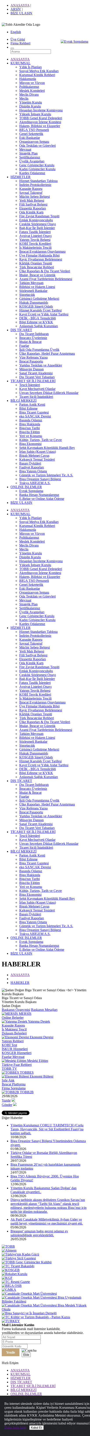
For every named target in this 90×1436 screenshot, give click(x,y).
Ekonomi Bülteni (41, 1076)
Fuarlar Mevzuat (13, 1057)
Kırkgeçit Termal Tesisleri (37, 459)
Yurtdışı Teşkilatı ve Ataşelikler (40, 365)
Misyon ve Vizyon (32, 83)
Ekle (26, 1354)
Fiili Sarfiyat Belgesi (33, 204)
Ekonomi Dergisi (41, 1037)
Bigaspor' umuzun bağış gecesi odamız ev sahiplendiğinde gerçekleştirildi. (39, 1233)
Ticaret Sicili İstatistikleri (36, 397)
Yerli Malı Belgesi (31, 200)
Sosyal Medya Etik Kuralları (39, 71)
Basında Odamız (30, 420)
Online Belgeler (13, 1017)
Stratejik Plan (28, 153)
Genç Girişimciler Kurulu (36, 165)
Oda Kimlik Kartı (31, 212)
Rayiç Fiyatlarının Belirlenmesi (40, 259)
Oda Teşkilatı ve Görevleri (37, 145)
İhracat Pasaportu (31, 361)
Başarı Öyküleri (30, 463)
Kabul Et (36, 1427)
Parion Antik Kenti (32, 404)
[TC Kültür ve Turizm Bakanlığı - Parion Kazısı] (36, 1317)
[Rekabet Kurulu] (14, 1274)
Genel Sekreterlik (31, 134)
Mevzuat (25, 149)
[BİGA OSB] (12, 1286)
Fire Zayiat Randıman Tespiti (39, 216)
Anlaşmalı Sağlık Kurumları (38, 326)
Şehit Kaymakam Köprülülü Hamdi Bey (47, 448)
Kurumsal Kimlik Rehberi (37, 75)
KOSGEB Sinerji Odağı (36, 306)
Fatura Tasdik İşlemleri (35, 232)
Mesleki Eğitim (37, 1061)
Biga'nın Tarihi (29, 428)
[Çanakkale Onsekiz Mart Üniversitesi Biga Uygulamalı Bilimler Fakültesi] (45, 1301)
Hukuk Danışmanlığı (33, 302)
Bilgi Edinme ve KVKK (36, 322)
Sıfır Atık (8, 1080)
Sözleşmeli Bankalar (33, 291)
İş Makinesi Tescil (14, 1029)
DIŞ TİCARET (21, 330)
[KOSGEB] (11, 1270)
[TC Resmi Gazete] (16, 1282)
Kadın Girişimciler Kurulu (37, 169)
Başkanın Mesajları (44, 1010)
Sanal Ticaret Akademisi (36, 373)
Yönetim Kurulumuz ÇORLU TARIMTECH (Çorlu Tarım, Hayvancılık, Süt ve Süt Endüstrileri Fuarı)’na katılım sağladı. (46, 1129)
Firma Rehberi (20, 43)
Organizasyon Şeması (34, 141)
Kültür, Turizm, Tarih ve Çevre (40, 440)
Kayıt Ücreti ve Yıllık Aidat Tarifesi (43, 314)
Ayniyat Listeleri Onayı (35, 236)
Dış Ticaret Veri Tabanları (37, 377)
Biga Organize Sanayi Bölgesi (40, 479)
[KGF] (7, 1278)
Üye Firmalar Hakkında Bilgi (39, 255)
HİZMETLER (20, 177)
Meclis (23, 98)
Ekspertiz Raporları (32, 208)
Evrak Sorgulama (31, 491)
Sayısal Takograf (30, 192)
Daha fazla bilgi (15, 1427)
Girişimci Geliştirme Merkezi (39, 298)
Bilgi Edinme (28, 408)
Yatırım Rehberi (13, 1041)
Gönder (7, 1105)
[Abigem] (9, 1250)
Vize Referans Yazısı (33, 357)
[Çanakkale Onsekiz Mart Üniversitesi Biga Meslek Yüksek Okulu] (45, 1309)
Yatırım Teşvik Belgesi (34, 240)
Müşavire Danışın (31, 369)
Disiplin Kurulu (30, 106)
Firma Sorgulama (14, 1088)
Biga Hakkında (29, 424)
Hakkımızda (27, 79)
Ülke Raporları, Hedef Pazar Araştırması (47, 353)
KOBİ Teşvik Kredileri (35, 243)
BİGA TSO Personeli (34, 130)
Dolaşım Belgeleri (14, 1033)
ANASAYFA (19, 5)
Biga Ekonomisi (30, 444)
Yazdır (6, 1100)
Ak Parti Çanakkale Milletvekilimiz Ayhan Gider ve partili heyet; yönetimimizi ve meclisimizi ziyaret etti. (46, 1221)
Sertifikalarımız (29, 157)
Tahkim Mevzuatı (31, 283)
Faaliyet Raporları (31, 467)
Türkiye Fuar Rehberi (17, 1064)
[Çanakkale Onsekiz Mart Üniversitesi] (29, 1293)
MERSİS (24, 1013)
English (15, 32)
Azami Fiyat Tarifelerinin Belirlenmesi (45, 279)
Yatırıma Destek (38, 1021)
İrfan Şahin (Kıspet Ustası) (37, 451)
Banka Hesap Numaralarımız (39, 495)
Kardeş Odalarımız (32, 173)
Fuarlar (24, 346)
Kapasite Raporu (30, 189)
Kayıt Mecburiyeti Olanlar (37, 389)
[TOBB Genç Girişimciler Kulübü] (27, 1262)
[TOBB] (8, 1246)
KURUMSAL (20, 63)
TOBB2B (26, 1092)
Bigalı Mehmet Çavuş (34, 455)
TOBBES (26, 1072)
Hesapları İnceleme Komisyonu (41, 110)
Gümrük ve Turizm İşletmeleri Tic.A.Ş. (46, 475)
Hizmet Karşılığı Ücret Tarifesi (40, 310)
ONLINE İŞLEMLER (26, 487)
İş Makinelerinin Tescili (35, 247)
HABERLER (19, 983)
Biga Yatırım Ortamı (33, 471)
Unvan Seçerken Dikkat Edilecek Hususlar (48, 393)
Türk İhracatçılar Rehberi (36, 267)
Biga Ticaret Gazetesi (34, 412)
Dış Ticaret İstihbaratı (34, 334)
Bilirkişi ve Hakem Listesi (37, 287)
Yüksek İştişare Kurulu (35, 114)
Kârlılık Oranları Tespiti (35, 263)
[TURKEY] (11, 1321)
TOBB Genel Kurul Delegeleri (40, 118)
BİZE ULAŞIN (21, 13)
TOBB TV (9, 1068)
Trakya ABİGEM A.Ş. (34, 483)
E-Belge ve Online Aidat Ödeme (41, 499)
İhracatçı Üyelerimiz (33, 338)
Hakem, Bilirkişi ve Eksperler (39, 126)
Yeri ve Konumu (30, 436)
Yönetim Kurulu (30, 102)
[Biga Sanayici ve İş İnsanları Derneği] (29, 1313)
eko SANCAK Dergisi (35, 416)
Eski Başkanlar (29, 138)
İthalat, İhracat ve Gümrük (37, 275)
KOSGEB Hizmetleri (16, 1053)
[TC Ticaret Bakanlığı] (18, 1266)
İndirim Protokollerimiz (35, 185)
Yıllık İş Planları (30, 67)
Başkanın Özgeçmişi (16, 1010)
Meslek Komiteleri (32, 90)
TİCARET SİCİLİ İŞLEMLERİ (32, 381)
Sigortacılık (27, 294)
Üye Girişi (17, 39)
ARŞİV (15, 9)
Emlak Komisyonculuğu (36, 220)
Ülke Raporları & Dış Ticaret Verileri (44, 271)
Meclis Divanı (29, 94)
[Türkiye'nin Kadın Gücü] (20, 1254)
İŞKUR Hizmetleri (15, 1049)
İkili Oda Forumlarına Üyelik (39, 349)
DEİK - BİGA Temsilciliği (37, 318)
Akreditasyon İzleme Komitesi (40, 122)
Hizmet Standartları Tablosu (38, 181)
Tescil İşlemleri (29, 385)
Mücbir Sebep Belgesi (34, 196)
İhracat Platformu (14, 1084)
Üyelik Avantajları (31, 161)
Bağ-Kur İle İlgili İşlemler (37, 228)
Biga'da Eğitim (29, 432)
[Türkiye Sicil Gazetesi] (19, 1258)
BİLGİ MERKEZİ (23, 400)
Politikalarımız (29, 87)
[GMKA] (9, 1289)
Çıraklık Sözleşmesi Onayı (37, 224)
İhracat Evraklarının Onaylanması (42, 251)
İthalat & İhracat (30, 342)
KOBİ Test (9, 1045)
